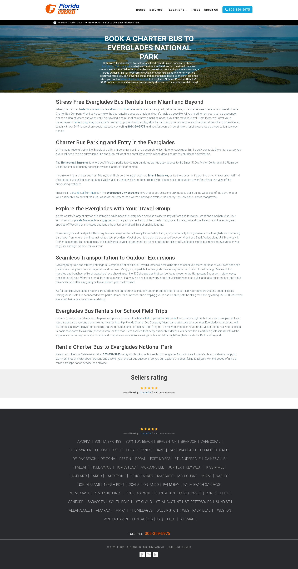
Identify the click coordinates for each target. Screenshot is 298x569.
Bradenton (167, 441)
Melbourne (187, 475)
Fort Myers (160, 458)
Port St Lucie (217, 493)
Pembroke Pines (107, 493)
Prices (195, 9)
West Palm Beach (197, 510)
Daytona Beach (182, 450)
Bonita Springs (108, 441)
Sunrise (223, 501)
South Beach (120, 501)
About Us (211, 9)
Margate (165, 475)
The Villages (141, 510)
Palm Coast (79, 493)
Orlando (151, 484)
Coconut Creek (108, 450)
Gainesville (215, 458)
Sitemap (187, 519)
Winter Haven (116, 519)
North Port (114, 484)
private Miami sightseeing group (93, 220)
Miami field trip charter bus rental (156, 318)
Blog (171, 519)
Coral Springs (138, 450)
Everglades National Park (116, 66)
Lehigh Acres (141, 475)
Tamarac (102, 510)
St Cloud (144, 501)
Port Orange (190, 493)
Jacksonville (152, 467)
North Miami (89, 484)
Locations (177, 9)
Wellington (167, 510)
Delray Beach (84, 458)
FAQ (160, 519)
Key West (194, 467)
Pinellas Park (138, 493)
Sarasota (96, 501)
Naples (222, 475)
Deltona (108, 458)
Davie (160, 450)
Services (156, 9)
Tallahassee (78, 510)
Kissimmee (215, 467)
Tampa (120, 510)
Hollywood (102, 467)
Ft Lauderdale (188, 458)
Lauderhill (116, 475)
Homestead (126, 467)
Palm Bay (171, 484)
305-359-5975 (239, 10)
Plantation (164, 493)
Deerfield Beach (214, 450)
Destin (125, 458)
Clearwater (80, 450)
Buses (141, 9)
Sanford (75, 501)
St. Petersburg (198, 501)
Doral (140, 458)
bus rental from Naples (85, 192)
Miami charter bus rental (134, 79)
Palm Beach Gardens (201, 484)
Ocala (134, 484)
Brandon (189, 441)
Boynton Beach (139, 441)
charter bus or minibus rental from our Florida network (110, 109)
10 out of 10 (145, 392)
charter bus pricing (83, 122)
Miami (206, 475)
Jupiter (175, 467)
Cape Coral (210, 441)
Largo (96, 475)
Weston (224, 510)
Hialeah (80, 467)
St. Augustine (168, 501)
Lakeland (78, 475)
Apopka (84, 441)
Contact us (142, 519)
